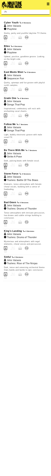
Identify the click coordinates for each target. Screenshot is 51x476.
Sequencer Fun (15, 78)
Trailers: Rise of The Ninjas (22, 263)
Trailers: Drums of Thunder (22, 208)
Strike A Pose (14, 156)
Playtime (12, 29)
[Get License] (35, 37)
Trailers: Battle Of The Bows (22, 180)
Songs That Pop (16, 104)
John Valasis (14, 26)
